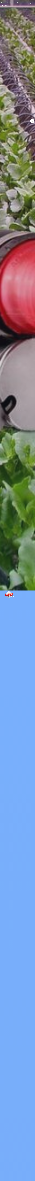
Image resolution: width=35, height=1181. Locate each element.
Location (17, 3)
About (9, 3)
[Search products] (32, 121)
